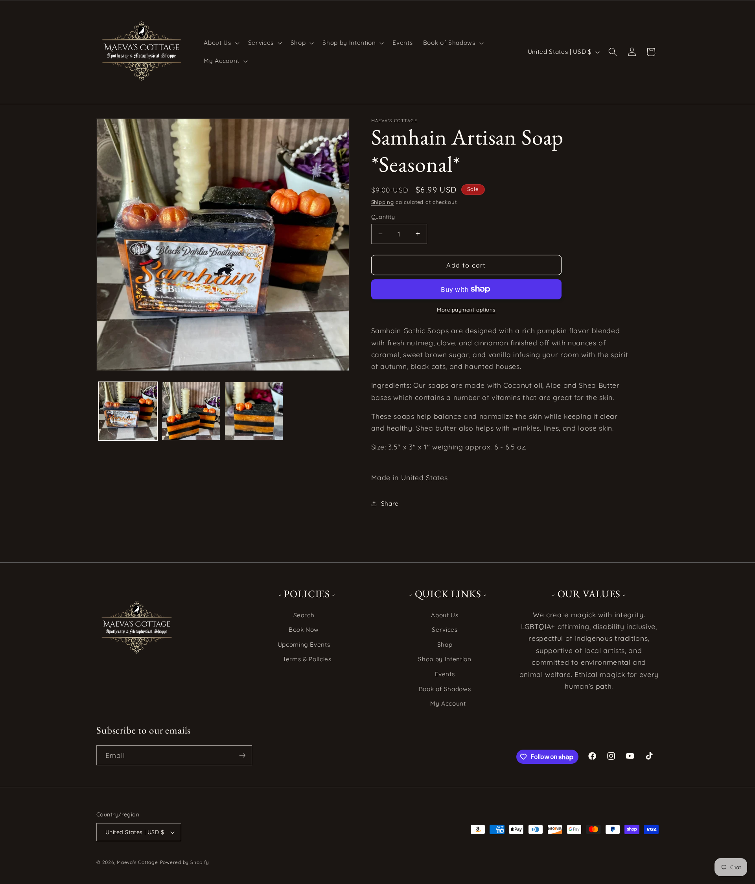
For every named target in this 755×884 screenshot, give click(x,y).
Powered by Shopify (184, 862)
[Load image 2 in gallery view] (191, 411)
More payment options (466, 309)
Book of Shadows (445, 689)
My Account (448, 703)
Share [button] (390, 503)
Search (304, 615)
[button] (221, 43)
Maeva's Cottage (137, 862)
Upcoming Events (304, 644)
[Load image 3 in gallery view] (254, 411)
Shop (445, 644)
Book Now (304, 629)
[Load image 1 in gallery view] (128, 411)
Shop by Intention (444, 659)
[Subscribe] (242, 755)
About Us (444, 615)
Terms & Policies (307, 659)
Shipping (382, 202)
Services (444, 629)
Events (445, 674)
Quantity (383, 216)
